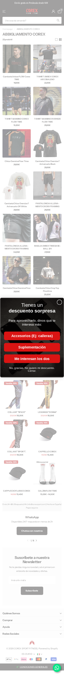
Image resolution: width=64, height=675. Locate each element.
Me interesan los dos (32, 359)
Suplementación (32, 347)
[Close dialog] (59, 302)
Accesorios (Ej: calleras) (32, 336)
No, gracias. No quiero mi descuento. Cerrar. (32, 369)
